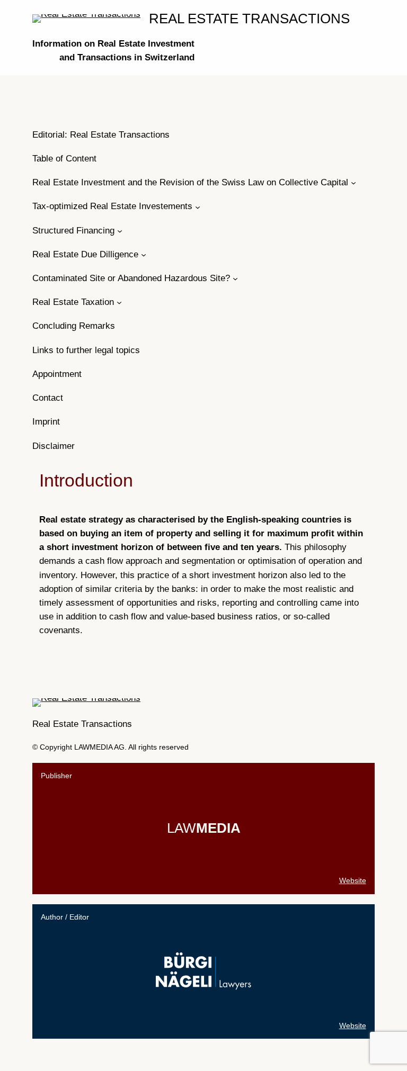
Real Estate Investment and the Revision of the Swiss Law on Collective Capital (190, 182)
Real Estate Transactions (249, 18)
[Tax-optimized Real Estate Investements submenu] (197, 206)
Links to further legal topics (86, 350)
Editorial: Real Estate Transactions (101, 135)
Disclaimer (53, 446)
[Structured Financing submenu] (119, 230)
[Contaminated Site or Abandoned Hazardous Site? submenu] (235, 278)
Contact (47, 398)
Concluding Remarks (73, 326)
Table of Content (64, 159)
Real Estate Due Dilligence (85, 254)
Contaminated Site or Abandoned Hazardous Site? (131, 278)
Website (352, 880)
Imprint (46, 422)
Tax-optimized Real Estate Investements (112, 206)
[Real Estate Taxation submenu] (119, 302)
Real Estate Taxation (73, 302)
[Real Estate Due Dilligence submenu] (143, 254)
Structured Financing (73, 231)
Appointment (57, 374)
